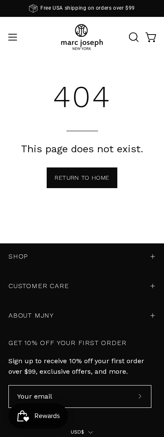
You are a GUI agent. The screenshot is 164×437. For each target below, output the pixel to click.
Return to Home (82, 177)
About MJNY (31, 315)
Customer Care (38, 286)
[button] (133, 37)
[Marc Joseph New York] (82, 37)
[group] (82, 8)
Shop (18, 256)
